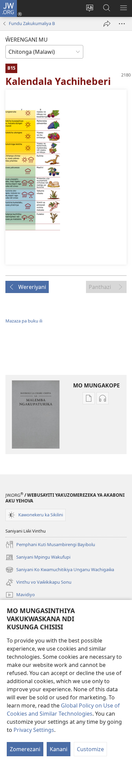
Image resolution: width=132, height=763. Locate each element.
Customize (90, 749)
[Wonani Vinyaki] (122, 23)
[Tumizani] (107, 23)
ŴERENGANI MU (26, 39)
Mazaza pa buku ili (23, 321)
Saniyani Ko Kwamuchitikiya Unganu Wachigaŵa (59, 570)
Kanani (58, 749)
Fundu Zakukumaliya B (32, 23)
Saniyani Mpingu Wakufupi (37, 557)
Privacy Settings (34, 730)
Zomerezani (25, 749)
